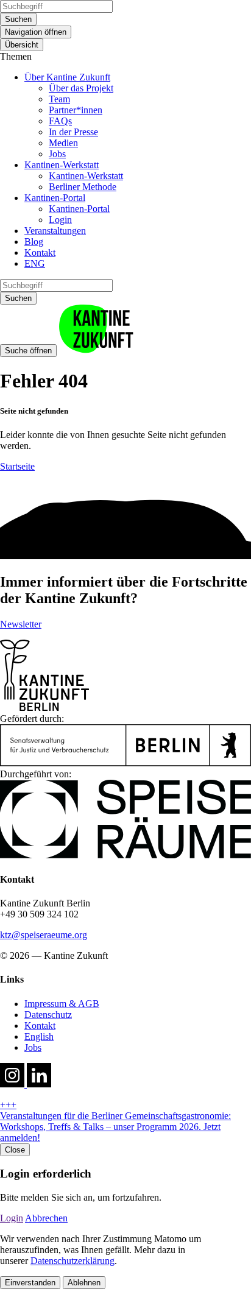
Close (15, 1149)
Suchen (18, 19)
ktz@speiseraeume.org (43, 935)
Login (60, 219)
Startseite (17, 466)
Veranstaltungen (55, 230)
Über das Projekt (81, 88)
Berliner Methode (82, 187)
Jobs (57, 154)
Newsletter (20, 624)
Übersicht (21, 44)
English (39, 1036)
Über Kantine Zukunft (67, 77)
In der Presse (73, 132)
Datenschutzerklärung (72, 1260)
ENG (34, 263)
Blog (33, 241)
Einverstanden (30, 1282)
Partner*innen (75, 110)
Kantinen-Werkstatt (61, 165)
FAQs (60, 121)
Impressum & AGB (61, 1003)
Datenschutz (48, 1014)
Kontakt (39, 252)
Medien (63, 143)
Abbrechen (46, 1218)
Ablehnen (84, 1282)
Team (59, 99)
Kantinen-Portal (54, 197)
